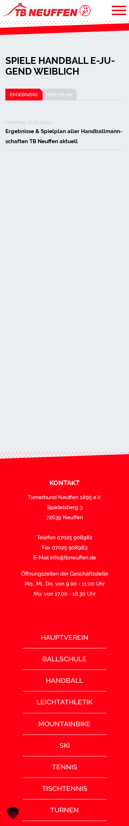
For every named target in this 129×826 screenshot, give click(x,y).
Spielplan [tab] (59, 94)
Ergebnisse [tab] (24, 94)
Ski (64, 745)
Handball (64, 680)
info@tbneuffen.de (73, 557)
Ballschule (64, 659)
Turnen (64, 810)
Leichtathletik (64, 702)
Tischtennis (64, 788)
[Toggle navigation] (119, 10)
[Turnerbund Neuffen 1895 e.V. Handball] (46, 10)
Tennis (64, 767)
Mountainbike (64, 724)
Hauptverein (65, 637)
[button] (13, 813)
